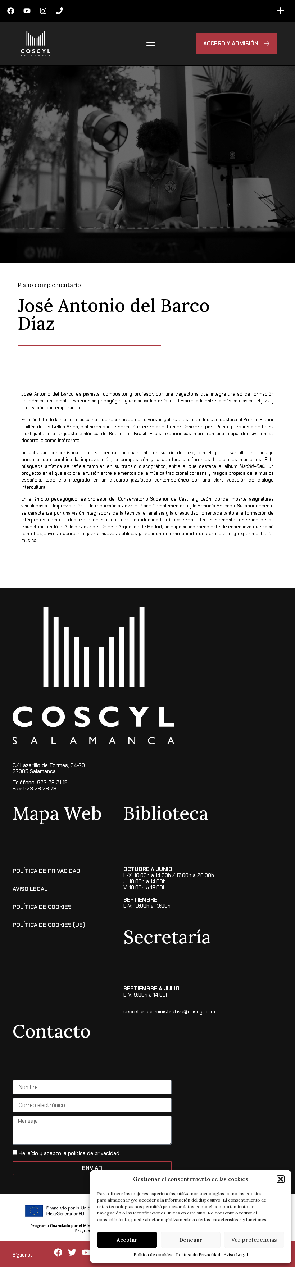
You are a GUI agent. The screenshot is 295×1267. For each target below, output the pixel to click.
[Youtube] (27, 11)
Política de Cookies (42, 907)
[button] (280, 1179)
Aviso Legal (236, 1254)
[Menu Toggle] (280, 10)
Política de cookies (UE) (49, 925)
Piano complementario (49, 284)
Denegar (190, 1239)
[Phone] (59, 11)
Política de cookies (152, 1254)
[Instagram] (43, 11)
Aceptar (127, 1239)
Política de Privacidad (198, 1254)
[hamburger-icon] (150, 43)
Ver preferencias (254, 1239)
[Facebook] (11, 11)
